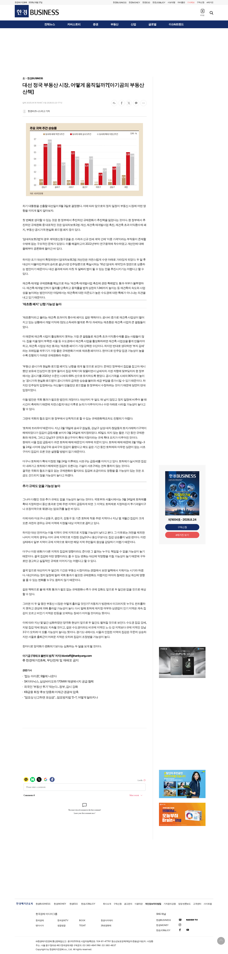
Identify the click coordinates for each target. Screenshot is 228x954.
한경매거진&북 (21, 2)
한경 (119, 2)
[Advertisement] (114, 52)
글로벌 (152, 24)
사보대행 (171, 2)
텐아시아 (40, 925)
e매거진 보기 (182, 534)
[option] (182, 666)
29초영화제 (106, 925)
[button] (202, 12)
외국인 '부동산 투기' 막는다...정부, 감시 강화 (51, 686)
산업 (133, 24)
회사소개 (107, 903)
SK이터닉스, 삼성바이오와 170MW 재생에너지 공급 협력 (59, 681)
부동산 (114, 24)
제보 (191, 2)
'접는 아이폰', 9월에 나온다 (40, 676)
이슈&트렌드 (176, 24)
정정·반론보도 (184, 903)
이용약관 (139, 903)
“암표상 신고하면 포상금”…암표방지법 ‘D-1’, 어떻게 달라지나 (61, 697)
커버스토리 (73, 24)
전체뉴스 (49, 24)
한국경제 (40, 920)
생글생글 (61, 925)
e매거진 (210, 2)
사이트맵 (208, 903)
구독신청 (200, 2)
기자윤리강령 (170, 903)
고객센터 (197, 903)
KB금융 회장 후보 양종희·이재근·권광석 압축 (51, 692)
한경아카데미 (107, 920)
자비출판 (181, 2)
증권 (95, 24)
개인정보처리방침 (153, 903)
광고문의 (128, 903)
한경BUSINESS (35, 78)
